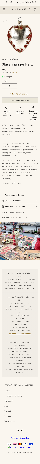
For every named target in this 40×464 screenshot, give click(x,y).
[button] (4, 9)
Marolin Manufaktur (10, 59)
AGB (6, 406)
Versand (14, 72)
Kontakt (7, 391)
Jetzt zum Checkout (20, 100)
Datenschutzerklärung (13, 396)
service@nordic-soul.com (20, 333)
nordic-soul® (18, 452)
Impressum (8, 401)
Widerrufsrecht (10, 421)
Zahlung (7, 416)
